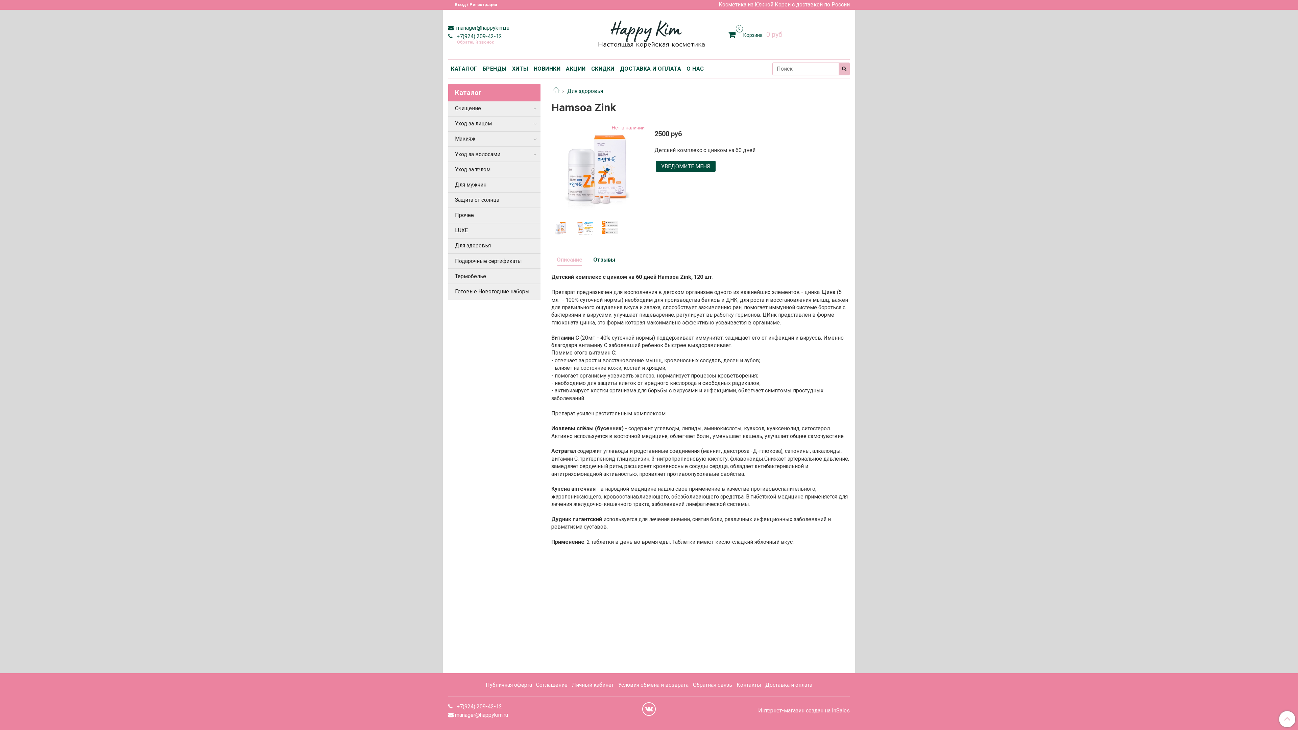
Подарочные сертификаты (488, 261)
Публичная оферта (509, 685)
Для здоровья (585, 91)
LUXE (461, 230)
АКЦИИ (576, 69)
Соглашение (552, 685)
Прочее (464, 215)
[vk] (649, 709)
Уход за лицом (473, 123)
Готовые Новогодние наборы (492, 291)
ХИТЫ (520, 69)
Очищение (468, 108)
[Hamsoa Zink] (597, 169)
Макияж (465, 139)
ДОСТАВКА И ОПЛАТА (650, 69)
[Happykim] (649, 33)
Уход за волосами (477, 154)
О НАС (695, 69)
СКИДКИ (603, 69)
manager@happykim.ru (482, 28)
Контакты (749, 685)
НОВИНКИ (547, 69)
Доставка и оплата (788, 685)
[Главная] (556, 91)
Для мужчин (470, 184)
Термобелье (470, 276)
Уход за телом (472, 169)
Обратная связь (712, 685)
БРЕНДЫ (495, 69)
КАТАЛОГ (464, 69)
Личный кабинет (593, 685)
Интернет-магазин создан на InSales (804, 710)
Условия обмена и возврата (653, 685)
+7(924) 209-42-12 (478, 36)
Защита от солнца (477, 200)
